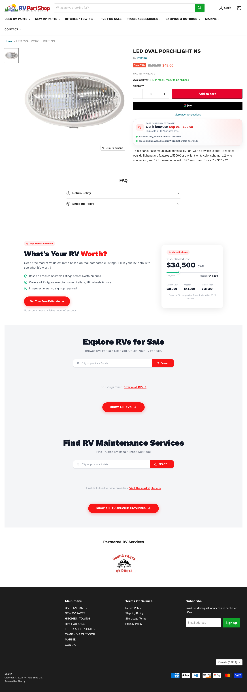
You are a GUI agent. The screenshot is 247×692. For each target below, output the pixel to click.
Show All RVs (121, 407)
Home (8, 41)
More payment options (187, 114)
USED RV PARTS (16, 19)
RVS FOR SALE (111, 19)
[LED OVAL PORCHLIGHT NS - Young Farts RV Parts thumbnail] (11, 55)
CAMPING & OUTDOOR (181, 19)
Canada (227, 662)
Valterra (142, 57)
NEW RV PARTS (46, 19)
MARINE (211, 19)
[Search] (200, 8)
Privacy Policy (133, 623)
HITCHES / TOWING (79, 19)
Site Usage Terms (135, 618)
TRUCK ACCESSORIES (143, 19)
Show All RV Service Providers (121, 508)
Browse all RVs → (135, 387)
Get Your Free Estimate (45, 301)
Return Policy (133, 608)
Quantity (138, 85)
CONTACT (12, 29)
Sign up (231, 623)
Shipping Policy (134, 613)
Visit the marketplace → (145, 488)
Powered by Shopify (15, 681)
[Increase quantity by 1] (164, 94)
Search (164, 464)
